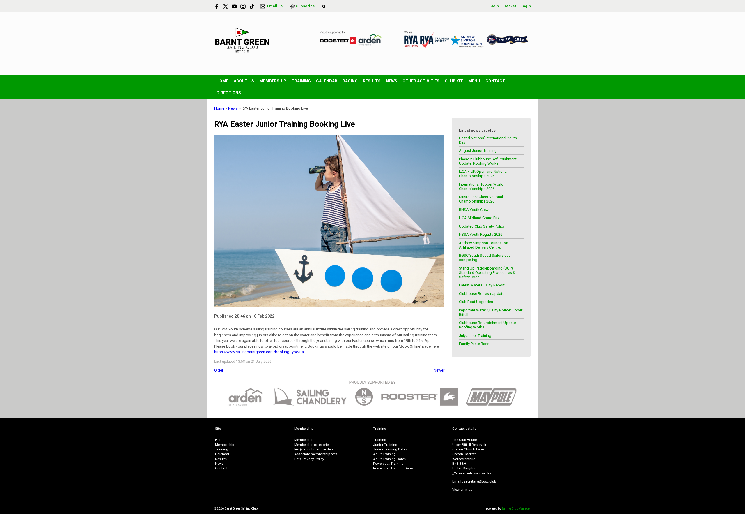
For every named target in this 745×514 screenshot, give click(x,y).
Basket (509, 6)
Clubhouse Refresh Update (481, 293)
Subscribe (305, 6)
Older (218, 370)
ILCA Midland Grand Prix (479, 218)
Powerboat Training (388, 464)
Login (526, 6)
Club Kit (454, 81)
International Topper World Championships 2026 (481, 186)
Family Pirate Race (474, 344)
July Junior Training (475, 335)
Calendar (326, 81)
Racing (350, 81)
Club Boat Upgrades (476, 302)
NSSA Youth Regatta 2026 (480, 234)
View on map (462, 489)
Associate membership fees (315, 454)
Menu (474, 81)
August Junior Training (478, 150)
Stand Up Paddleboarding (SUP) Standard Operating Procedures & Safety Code (487, 272)
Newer (439, 370)
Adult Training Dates (389, 459)
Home (222, 81)
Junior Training (385, 445)
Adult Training (384, 454)
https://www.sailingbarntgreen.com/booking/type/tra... (260, 352)
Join (495, 6)
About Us (244, 81)
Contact (495, 81)
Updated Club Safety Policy (482, 226)
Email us (275, 6)
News (391, 81)
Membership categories (312, 445)
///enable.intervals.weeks (471, 473)
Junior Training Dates (390, 449)
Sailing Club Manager (516, 508)
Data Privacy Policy (309, 459)
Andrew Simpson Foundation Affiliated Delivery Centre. (483, 245)
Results (372, 81)
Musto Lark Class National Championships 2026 (481, 199)
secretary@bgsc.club (480, 481)
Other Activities (420, 81)
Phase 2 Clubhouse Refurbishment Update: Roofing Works (488, 161)
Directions (229, 93)
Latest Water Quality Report (482, 285)
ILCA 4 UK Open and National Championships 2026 (483, 173)
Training (301, 81)
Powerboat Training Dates (393, 468)
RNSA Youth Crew (474, 209)
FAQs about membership (313, 449)
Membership (272, 81)
